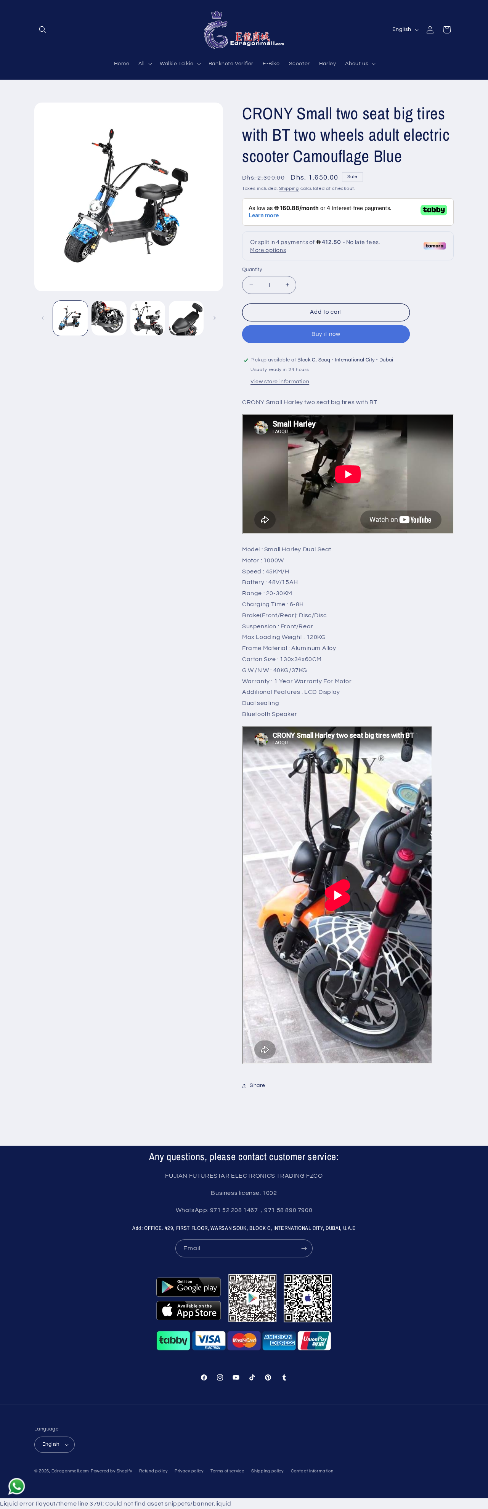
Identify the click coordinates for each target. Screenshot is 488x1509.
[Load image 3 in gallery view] (147, 318)
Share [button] (257, 1085)
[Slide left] (42, 318)
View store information (279, 381)
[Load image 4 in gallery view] (186, 318)
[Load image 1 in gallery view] (70, 318)
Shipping (289, 188)
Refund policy (153, 1471)
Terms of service (227, 1471)
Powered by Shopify (111, 1471)
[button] (42, 29)
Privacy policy (189, 1471)
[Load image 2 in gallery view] (109, 318)
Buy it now (325, 334)
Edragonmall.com (70, 1471)
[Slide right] (214, 318)
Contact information (312, 1471)
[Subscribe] (303, 1248)
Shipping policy (267, 1471)
